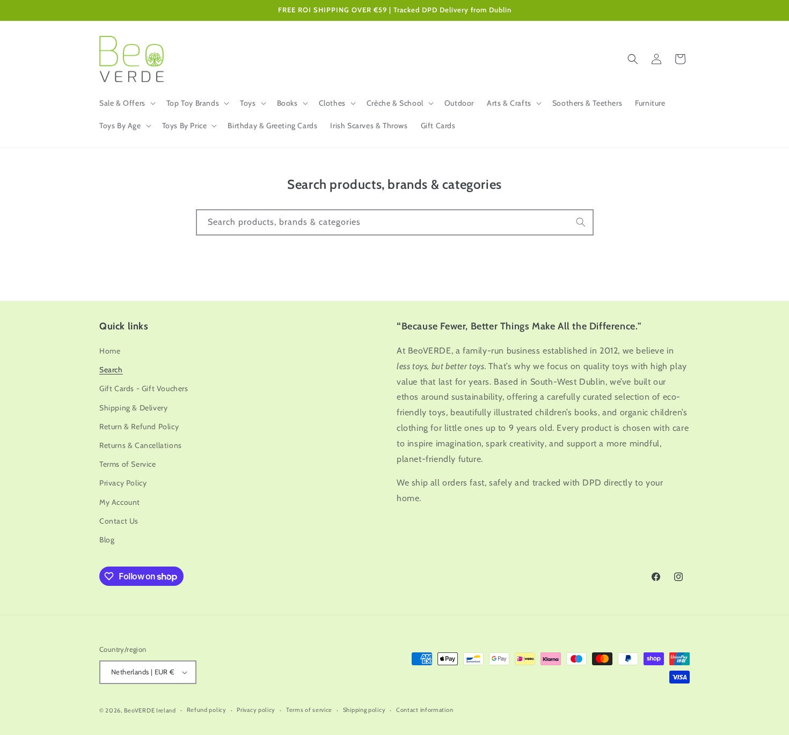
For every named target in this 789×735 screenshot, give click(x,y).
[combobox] (395, 222)
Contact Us (118, 521)
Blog (106, 540)
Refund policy (207, 710)
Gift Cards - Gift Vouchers (143, 388)
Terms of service (309, 710)
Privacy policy (256, 710)
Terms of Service (127, 464)
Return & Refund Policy (139, 426)
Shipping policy (364, 710)
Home (109, 351)
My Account (119, 502)
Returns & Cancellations (140, 445)
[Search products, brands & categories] (581, 222)
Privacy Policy (123, 483)
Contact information (424, 710)
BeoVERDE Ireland (150, 710)
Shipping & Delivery (133, 408)
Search (111, 369)
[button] (126, 103)
